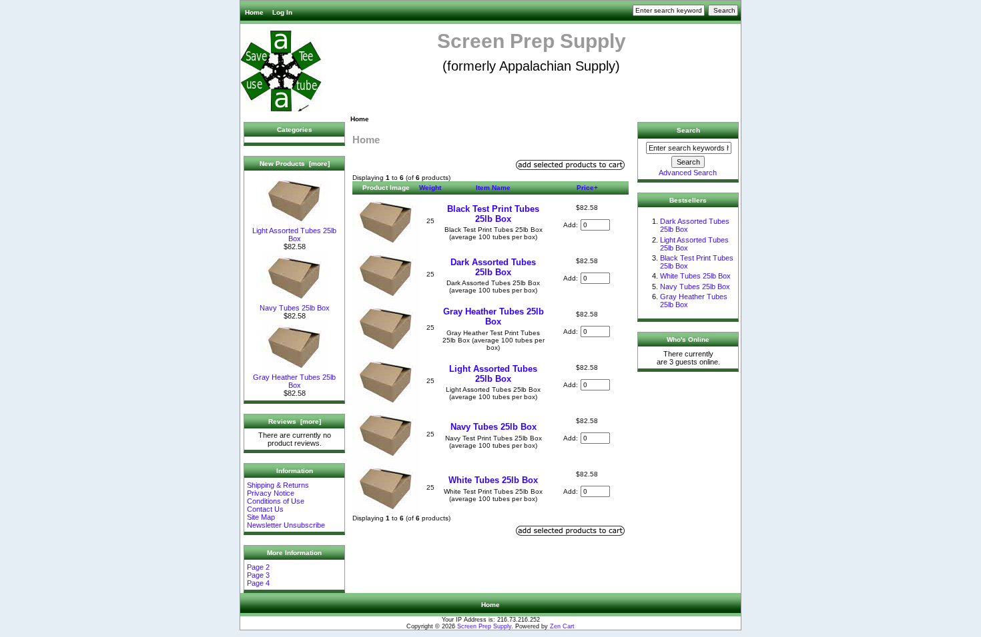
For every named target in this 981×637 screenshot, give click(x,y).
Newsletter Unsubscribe (286, 525)
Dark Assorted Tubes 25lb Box (493, 267)
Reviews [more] (294, 421)
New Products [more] (295, 163)
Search (688, 130)
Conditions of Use (275, 501)
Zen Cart (562, 626)
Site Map (261, 517)
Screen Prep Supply (484, 626)
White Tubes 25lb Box (493, 480)
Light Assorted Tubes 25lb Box (294, 235)
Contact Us (265, 509)
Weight (430, 187)
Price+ (587, 187)
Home (254, 12)
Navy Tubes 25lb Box (295, 308)
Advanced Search (688, 173)
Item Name (493, 187)
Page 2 (258, 567)
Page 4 (258, 583)
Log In (282, 12)
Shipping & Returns (278, 485)
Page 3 (258, 575)
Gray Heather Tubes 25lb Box (294, 381)
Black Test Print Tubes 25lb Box (493, 214)
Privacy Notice (270, 493)
